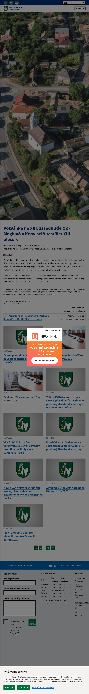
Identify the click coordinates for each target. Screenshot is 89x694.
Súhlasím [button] (9, 687)
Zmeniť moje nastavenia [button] (43, 687)
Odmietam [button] (23, 687)
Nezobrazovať (52, 330)
